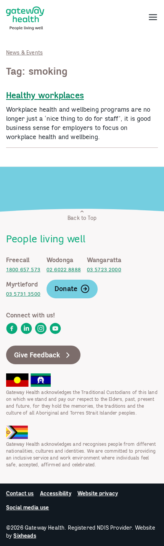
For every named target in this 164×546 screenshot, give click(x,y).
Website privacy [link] (97, 493)
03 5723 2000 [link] (104, 269)
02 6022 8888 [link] (64, 269)
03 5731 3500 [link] (23, 294)
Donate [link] (66, 288)
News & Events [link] (24, 52)
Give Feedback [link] (37, 355)
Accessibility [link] (55, 493)
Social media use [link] (27, 507)
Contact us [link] (20, 493)
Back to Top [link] (82, 218)
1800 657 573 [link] (23, 269)
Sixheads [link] (24, 535)
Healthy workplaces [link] (45, 95)
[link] (25, 17)
